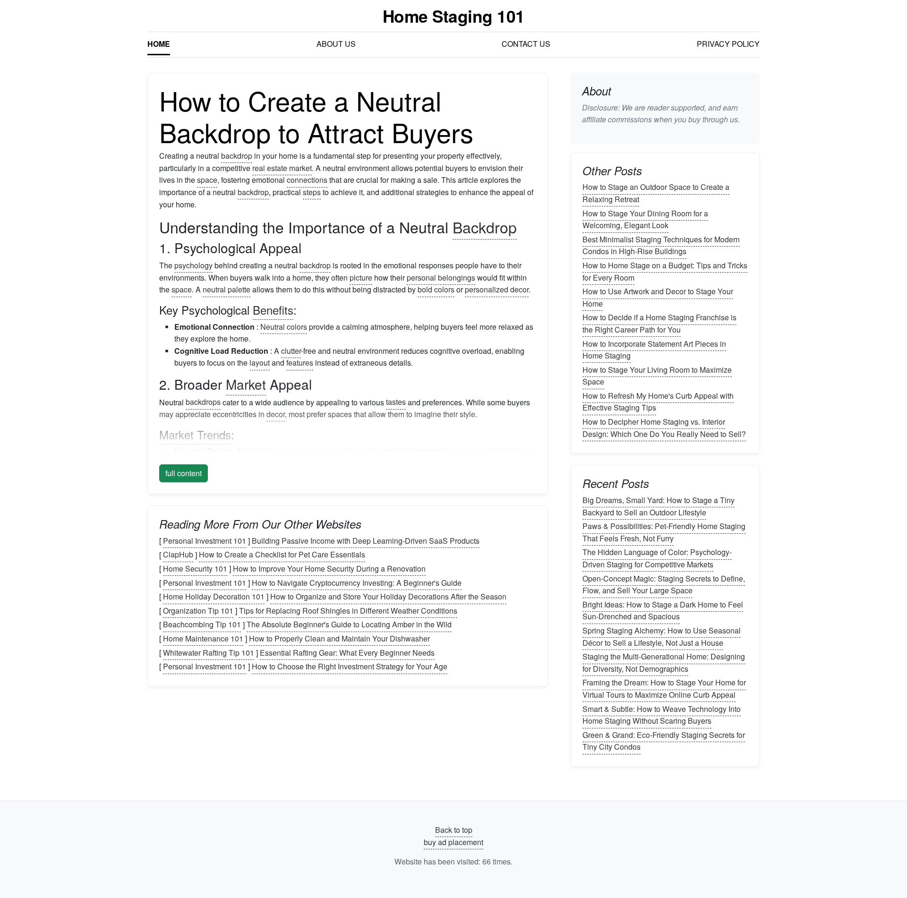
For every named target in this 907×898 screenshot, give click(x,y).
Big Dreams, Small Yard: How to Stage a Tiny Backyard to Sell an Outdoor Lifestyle (658, 506)
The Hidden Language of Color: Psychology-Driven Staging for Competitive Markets (657, 558)
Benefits (273, 309)
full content (183, 473)
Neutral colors (283, 326)
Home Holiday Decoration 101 (214, 596)
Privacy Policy (728, 43)
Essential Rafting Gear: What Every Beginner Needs (347, 652)
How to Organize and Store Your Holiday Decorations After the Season (388, 596)
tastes (396, 402)
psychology (193, 265)
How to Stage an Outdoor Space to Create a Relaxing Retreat (655, 193)
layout (259, 362)
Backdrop (485, 227)
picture (361, 277)
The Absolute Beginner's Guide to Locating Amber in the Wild (349, 624)
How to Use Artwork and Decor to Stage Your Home (657, 297)
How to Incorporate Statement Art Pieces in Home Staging (654, 349)
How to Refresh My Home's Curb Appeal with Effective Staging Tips (658, 401)
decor (275, 414)
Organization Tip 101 (198, 610)
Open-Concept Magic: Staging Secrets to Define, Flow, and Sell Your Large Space (663, 584)
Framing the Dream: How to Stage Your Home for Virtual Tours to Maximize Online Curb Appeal (664, 689)
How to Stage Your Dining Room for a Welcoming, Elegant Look (645, 219)
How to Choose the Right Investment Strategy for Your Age (349, 666)
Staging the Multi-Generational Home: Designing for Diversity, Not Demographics (663, 662)
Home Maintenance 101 (203, 638)
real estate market (282, 167)
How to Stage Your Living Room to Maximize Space (657, 375)
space (207, 179)
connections (307, 179)
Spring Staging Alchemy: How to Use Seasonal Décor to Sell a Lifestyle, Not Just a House (661, 636)
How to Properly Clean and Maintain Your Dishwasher (339, 638)
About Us (336, 43)
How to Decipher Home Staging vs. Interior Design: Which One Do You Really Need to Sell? (664, 427)
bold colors (436, 289)
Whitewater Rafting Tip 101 (208, 652)
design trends (423, 451)
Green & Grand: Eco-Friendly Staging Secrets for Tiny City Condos (663, 741)
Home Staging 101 (454, 16)
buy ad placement (453, 842)
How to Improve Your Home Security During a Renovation (329, 568)
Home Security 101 (195, 568)
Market (246, 384)
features (299, 362)
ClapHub (178, 554)
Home (158, 43)
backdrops (203, 402)
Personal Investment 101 (204, 540)
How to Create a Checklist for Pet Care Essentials (282, 554)
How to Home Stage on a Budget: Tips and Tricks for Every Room (664, 271)
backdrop (236, 155)
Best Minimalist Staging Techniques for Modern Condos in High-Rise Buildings (661, 245)
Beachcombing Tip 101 (202, 624)
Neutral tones (260, 451)
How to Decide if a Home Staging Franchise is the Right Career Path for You (659, 323)
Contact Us (526, 43)
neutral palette (226, 289)
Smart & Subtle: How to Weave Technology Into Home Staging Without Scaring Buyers (661, 715)
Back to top (453, 829)
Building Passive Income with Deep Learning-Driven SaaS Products (365, 540)
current (387, 451)
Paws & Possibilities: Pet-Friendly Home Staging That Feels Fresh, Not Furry (663, 532)
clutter (291, 350)
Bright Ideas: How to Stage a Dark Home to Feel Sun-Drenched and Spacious (662, 610)
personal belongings (441, 277)
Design (219, 451)
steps (312, 192)
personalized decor (497, 289)
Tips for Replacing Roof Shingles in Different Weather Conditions (348, 610)
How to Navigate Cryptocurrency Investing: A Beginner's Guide (357, 582)
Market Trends (195, 434)
